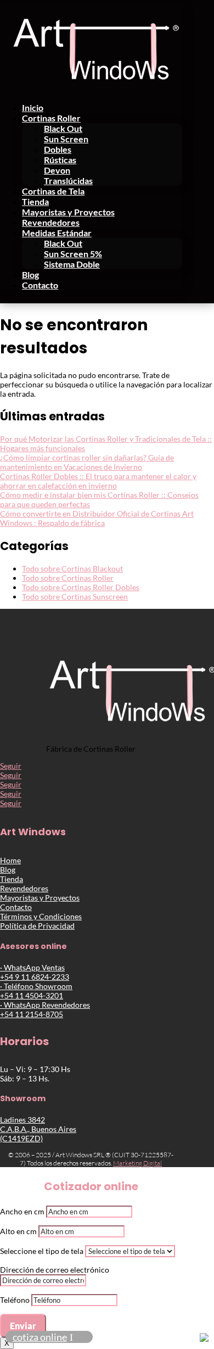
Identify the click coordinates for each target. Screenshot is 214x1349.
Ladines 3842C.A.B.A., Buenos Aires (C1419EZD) (38, 1129)
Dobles (57, 149)
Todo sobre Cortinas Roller (68, 577)
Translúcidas (68, 180)
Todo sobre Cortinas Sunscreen (75, 596)
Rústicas (60, 159)
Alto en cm (18, 1231)
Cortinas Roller (51, 118)
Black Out (63, 128)
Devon (57, 170)
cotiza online (40, 1337)
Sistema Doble (72, 264)
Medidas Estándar (57, 232)
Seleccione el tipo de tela (41, 1251)
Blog (30, 274)
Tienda (35, 201)
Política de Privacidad (37, 925)
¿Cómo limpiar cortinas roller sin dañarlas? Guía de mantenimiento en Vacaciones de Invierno (87, 462)
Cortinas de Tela (53, 191)
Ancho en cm (22, 1211)
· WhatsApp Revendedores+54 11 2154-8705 (45, 1009)
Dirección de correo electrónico (54, 1269)
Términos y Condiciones (41, 916)
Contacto (40, 285)
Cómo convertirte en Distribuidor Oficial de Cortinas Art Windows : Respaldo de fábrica (97, 518)
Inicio (32, 107)
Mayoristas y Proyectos (68, 212)
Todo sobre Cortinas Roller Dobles (80, 587)
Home (10, 860)
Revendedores (51, 222)
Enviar (23, 1325)
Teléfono (15, 1299)
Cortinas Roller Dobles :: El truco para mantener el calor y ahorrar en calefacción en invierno (98, 480)
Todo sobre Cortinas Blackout (72, 568)
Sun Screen (66, 139)
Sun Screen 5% (73, 253)
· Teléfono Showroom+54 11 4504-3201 (36, 990)
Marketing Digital (137, 1163)
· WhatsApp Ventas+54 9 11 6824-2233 (34, 972)
